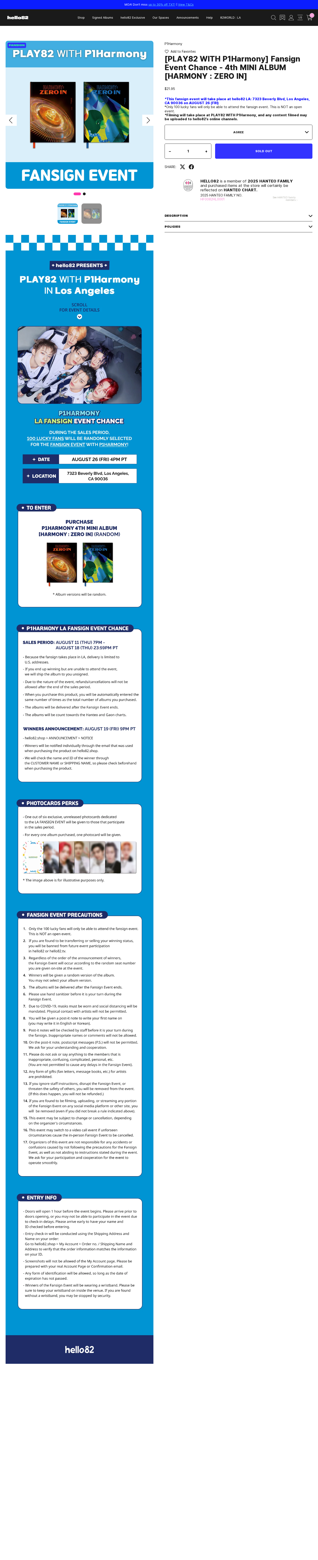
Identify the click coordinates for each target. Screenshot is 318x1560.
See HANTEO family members (284, 198)
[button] (11, 120)
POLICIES (172, 226)
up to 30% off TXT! (162, 4)
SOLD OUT (263, 151)
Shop (81, 17)
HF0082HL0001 (212, 199)
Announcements (187, 17)
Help (209, 17)
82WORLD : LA (230, 17)
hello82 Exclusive (133, 17)
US (300, 17)
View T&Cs (186, 4)
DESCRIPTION (176, 215)
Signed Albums (102, 17)
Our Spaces (160, 17)
